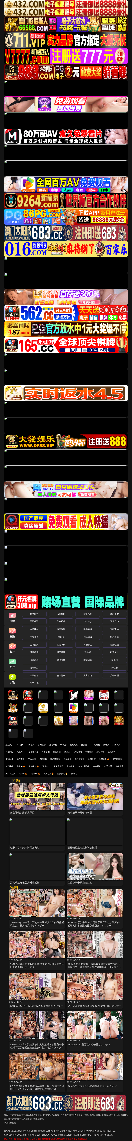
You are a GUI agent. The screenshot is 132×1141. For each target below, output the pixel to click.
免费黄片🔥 (62, 773)
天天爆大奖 (58, 766)
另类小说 (34, 682)
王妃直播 (100, 752)
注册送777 (86, 744)
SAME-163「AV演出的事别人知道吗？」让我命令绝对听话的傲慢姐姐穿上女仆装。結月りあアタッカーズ (37, 1047)
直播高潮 (46, 752)
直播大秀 (119, 766)
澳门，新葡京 (84, 766)
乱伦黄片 (112, 752)
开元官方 (46, 766)
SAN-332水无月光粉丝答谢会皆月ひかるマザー (93, 1086)
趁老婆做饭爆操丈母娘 (22, 812)
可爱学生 (88, 644)
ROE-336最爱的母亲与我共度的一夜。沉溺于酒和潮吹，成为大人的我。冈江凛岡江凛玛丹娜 (37, 1088)
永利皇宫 (92, 759)
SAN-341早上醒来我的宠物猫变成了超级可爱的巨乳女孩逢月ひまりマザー (37, 965)
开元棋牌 (30, 744)
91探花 (61, 636)
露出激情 (61, 660)
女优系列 (61, 644)
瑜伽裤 (88, 652)
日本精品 (61, 621)
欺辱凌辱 (34, 636)
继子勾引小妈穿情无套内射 (24, 847)
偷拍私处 (9, 759)
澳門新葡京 (80, 759)
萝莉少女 (114, 613)
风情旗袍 (34, 652)
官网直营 (42, 744)
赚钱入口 (75, 773)
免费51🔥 (21, 766)
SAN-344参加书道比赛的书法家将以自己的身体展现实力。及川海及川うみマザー (37, 924)
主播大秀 (89, 752)
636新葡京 (117, 759)
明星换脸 (61, 652)
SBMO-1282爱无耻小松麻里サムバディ (89, 1044)
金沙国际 (71, 766)
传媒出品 (34, 667)
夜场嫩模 (32, 759)
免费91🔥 (23, 773)
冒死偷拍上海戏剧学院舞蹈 (82, 847)
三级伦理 (34, 621)
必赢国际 (9, 752)
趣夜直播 (21, 759)
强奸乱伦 (61, 613)
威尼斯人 (9, 744)
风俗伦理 (114, 675)
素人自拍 (114, 621)
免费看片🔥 (104, 759)
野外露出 (114, 636)
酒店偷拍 (78, 752)
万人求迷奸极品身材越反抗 (24, 882)
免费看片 (97, 766)
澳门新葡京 (55, 759)
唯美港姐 (88, 629)
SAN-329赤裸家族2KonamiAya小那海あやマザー (94, 1005)
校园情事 (61, 675)
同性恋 (114, 667)
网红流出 (88, 636)
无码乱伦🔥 (34, 766)
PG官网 (20, 744)
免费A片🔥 (35, 773)
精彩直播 (57, 752)
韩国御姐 (61, 629)
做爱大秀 (108, 766)
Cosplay (88, 621)
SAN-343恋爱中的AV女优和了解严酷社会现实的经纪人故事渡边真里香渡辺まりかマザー (94, 924)
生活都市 (34, 675)
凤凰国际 (21, 752)
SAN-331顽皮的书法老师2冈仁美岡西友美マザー (36, 1005)
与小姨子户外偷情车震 (80, 812)
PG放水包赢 (33, 752)
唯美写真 (88, 660)
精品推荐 (34, 613)
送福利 (97, 744)
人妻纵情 (88, 675)
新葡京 (106, 744)
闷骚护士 (114, 652)
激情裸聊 (9, 766)
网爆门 (114, 660)
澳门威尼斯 (10, 773)
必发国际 (43, 759)
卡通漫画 (34, 660)
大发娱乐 (67, 759)
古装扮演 (34, 644)
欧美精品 (88, 613)
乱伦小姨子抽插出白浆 (80, 882)
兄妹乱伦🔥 (49, 773)
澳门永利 (53, 744)
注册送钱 (74, 744)
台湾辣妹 (34, 629)
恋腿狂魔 (114, 644)
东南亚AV (114, 629)
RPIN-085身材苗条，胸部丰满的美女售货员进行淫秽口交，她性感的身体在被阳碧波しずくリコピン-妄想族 (94, 967)
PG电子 (63, 744)
